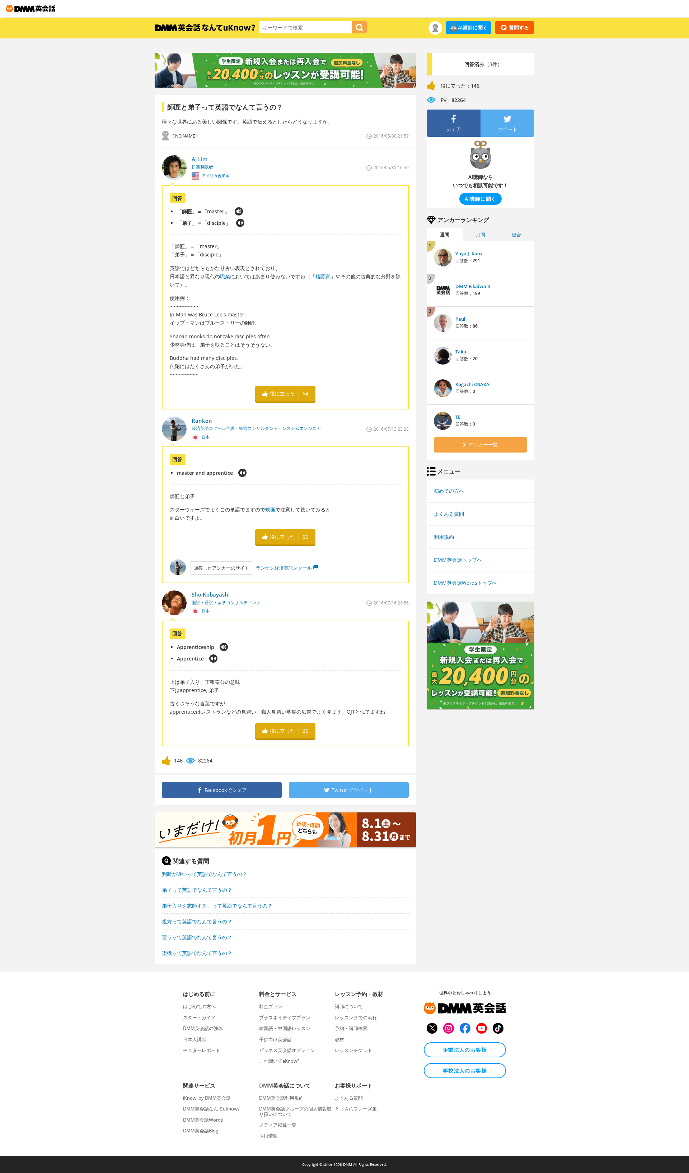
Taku (460, 351)
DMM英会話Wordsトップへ (465, 582)
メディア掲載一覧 (277, 1125)
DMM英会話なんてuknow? (211, 1108)
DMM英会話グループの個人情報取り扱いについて (295, 1111)
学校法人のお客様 (465, 1070)
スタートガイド (199, 1017)
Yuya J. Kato (468, 253)
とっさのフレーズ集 (356, 1108)
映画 (270, 509)
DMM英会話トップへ (458, 559)
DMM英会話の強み (203, 1028)
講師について (349, 1006)
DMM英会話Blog (200, 1130)
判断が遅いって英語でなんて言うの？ (204, 874)
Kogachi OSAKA (472, 384)
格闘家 (323, 276)
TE (457, 417)
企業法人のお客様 (465, 1049)
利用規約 (444, 536)
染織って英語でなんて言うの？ (197, 953)
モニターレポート (201, 1050)
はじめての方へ (199, 1006)
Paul (460, 319)
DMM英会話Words (203, 1120)
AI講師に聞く (473, 27)
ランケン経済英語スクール (284, 568)
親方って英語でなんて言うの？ (197, 921)
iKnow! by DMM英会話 (207, 1098)
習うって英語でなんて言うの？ (197, 937)
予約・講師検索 (351, 1028)
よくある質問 (449, 513)
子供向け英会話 (275, 1039)
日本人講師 (194, 1039)
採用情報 (268, 1135)
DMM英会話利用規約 (281, 1098)
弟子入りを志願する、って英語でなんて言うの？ (217, 905)
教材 (339, 1039)
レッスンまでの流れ (356, 1017)
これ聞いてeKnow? (279, 1061)
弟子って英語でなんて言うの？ (197, 889)
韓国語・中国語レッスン (284, 1028)
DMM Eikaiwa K (472, 286)
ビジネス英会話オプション (287, 1050)
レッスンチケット (353, 1050)
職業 (225, 276)
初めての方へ (449, 490)
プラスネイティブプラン (284, 1017)
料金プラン (270, 1006)
